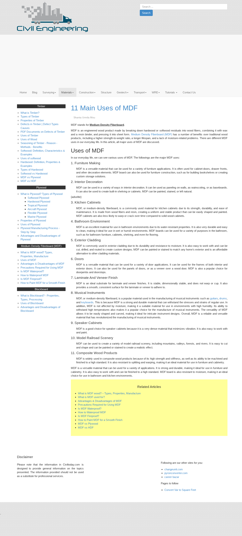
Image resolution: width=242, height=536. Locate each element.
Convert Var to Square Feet (180, 489)
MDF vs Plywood (88, 423)
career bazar (172, 476)
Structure (106, 92)
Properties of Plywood (33, 220)
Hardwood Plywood (39, 201)
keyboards (87, 302)
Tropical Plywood (37, 205)
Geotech (122, 92)
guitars (214, 298)
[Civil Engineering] (52, 16)
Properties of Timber (32, 120)
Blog (34, 92)
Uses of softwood (31, 158)
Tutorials (170, 92)
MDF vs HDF (86, 427)
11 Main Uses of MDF (104, 108)
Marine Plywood (37, 216)
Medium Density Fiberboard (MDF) (151, 134)
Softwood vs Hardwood (34, 173)
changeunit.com (173, 469)
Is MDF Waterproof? (89, 408)
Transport (139, 92)
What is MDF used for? (91, 397)
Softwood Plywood (38, 197)
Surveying (48, 92)
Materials (66, 92)
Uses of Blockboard (32, 303)
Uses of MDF (28, 259)
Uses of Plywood (30, 224)
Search (146, 12)
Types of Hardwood (32, 169)
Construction (86, 92)
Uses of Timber (29, 135)
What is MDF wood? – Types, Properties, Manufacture (109, 393)
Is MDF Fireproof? (88, 415)
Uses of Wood (29, 139)
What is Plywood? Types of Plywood (42, 193)
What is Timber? (30, 112)
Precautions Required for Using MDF (99, 404)
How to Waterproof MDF (92, 412)
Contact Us (189, 92)
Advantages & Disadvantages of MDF (100, 400)
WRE (155, 92)
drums (223, 298)
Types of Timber (30, 116)
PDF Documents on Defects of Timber (43, 131)
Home (23, 92)
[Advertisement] (122, 61)
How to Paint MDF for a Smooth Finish (100, 419)
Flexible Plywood (37, 212)
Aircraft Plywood (37, 209)
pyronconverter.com (176, 473)
